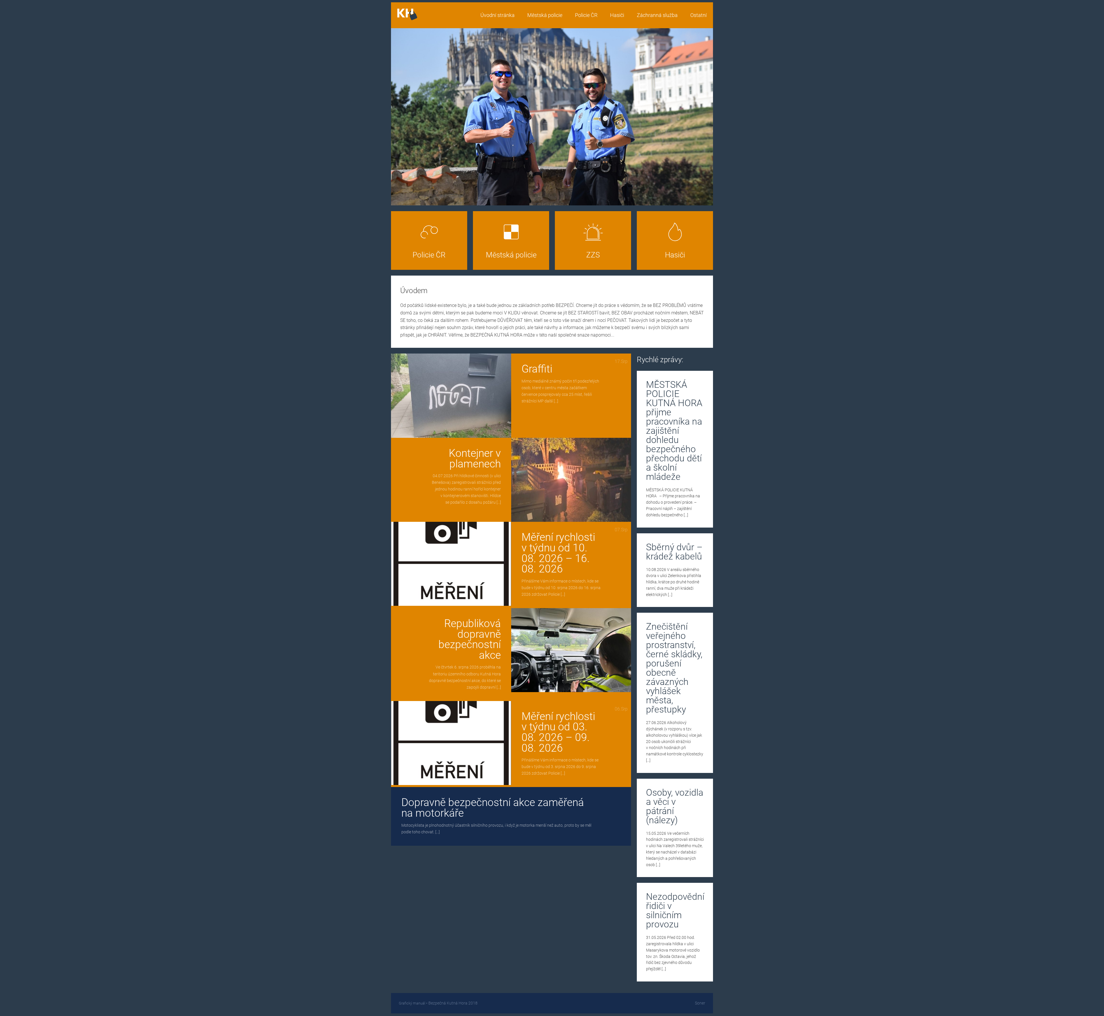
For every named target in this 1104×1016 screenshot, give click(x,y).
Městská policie (544, 15)
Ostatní (698, 15)
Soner (700, 1003)
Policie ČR (586, 15)
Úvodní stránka (497, 15)
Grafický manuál (412, 1003)
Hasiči (617, 15)
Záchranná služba (657, 15)
